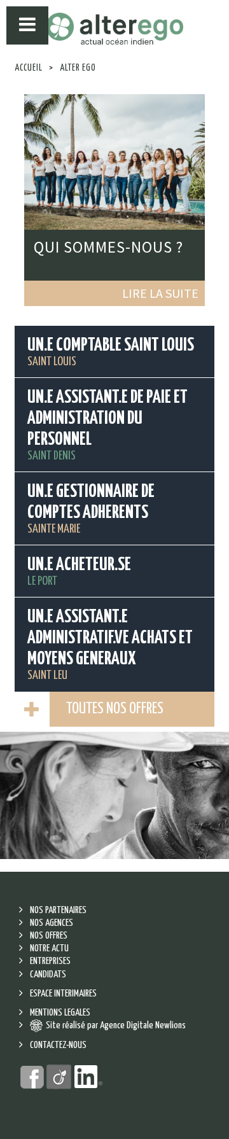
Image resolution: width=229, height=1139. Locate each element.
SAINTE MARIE (91, 509)
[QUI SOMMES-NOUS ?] (114, 160)
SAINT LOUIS (110, 352)
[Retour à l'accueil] (114, 29)
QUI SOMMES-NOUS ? (108, 247)
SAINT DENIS (107, 425)
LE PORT (79, 571)
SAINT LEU (110, 644)
